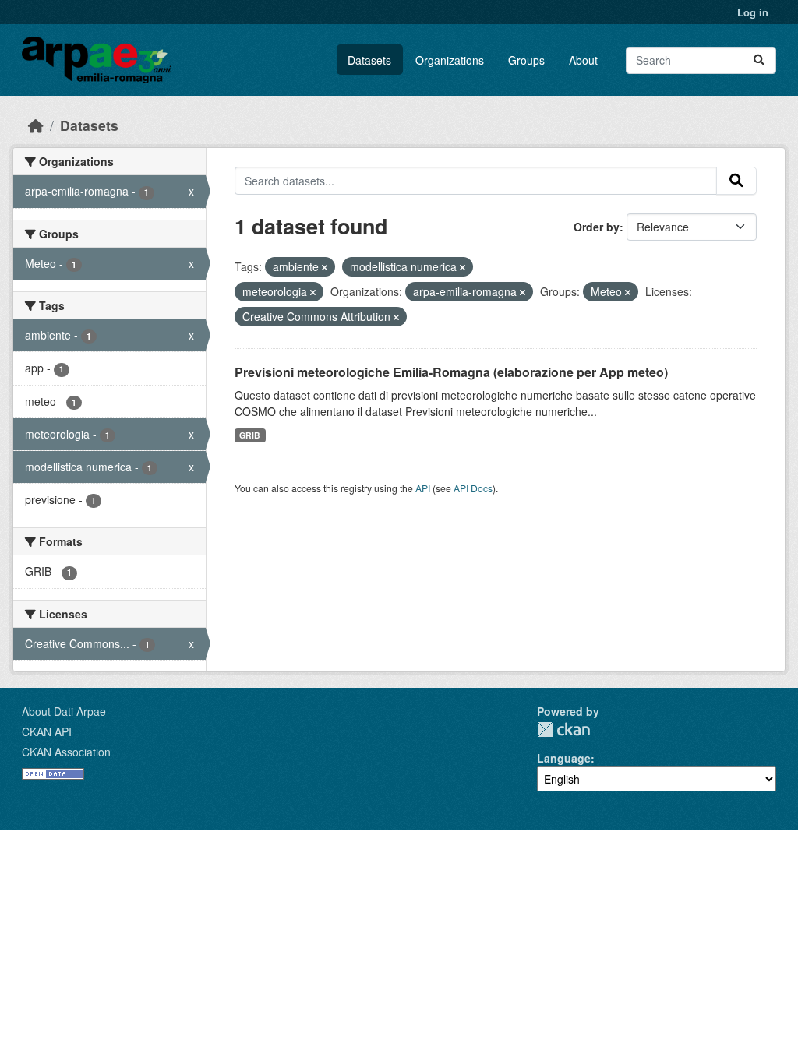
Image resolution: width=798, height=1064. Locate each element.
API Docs (473, 488)
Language (564, 758)
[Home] (36, 125)
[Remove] (324, 267)
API (422, 488)
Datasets (369, 60)
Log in (752, 12)
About (583, 60)
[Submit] (759, 60)
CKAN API (47, 731)
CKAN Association (66, 751)
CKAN (563, 729)
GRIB (249, 435)
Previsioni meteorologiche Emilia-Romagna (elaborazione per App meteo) (451, 372)
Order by (597, 226)
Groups (526, 60)
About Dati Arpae (64, 711)
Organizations (449, 60)
